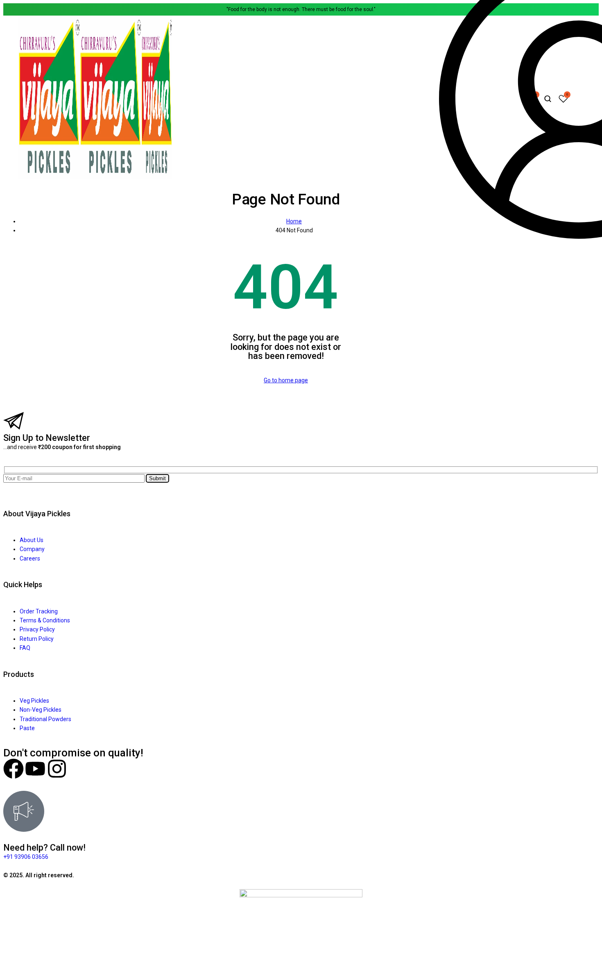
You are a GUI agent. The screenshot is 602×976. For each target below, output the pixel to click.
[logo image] (95, 177)
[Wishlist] (563, 99)
